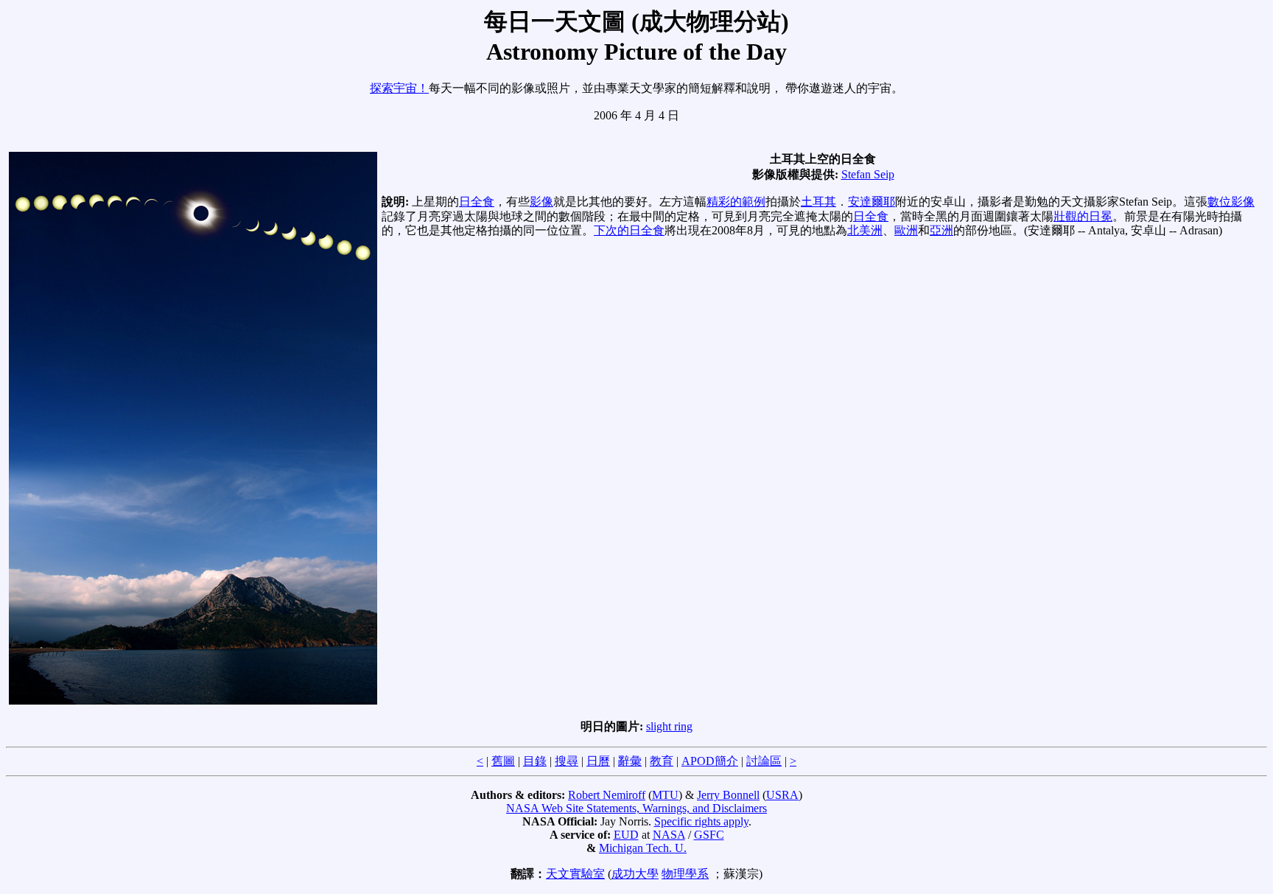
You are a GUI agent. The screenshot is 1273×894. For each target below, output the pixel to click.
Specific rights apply (701, 821)
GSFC (709, 834)
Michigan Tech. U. (643, 848)
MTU (665, 795)
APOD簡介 (709, 761)
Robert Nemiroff (606, 795)
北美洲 (865, 230)
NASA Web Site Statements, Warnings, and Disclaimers (636, 808)
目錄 (535, 761)
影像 (541, 201)
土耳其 (818, 201)
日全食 (476, 201)
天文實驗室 (575, 873)
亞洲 (941, 230)
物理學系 (685, 873)
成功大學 (635, 873)
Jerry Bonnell (728, 795)
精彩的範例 (735, 201)
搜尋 (566, 761)
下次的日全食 (629, 230)
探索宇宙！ (399, 88)
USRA (782, 795)
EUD (626, 834)
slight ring (669, 726)
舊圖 (503, 761)
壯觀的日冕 (1082, 216)
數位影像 (1231, 201)
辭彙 (630, 761)
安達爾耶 (871, 201)
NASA (669, 834)
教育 (661, 761)
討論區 (764, 761)
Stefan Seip (867, 174)
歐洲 (906, 230)
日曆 (598, 761)
